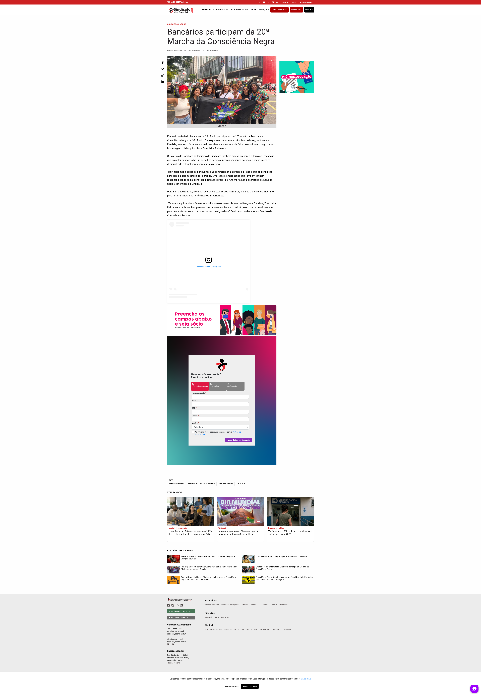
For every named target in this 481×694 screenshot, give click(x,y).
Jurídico (284, 2)
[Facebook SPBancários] (173, 605)
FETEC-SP (228, 630)
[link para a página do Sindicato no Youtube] (277, 2)
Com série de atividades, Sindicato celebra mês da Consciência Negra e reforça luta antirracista (208, 578)
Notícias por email (179, 617)
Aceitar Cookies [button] (250, 686)
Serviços (263, 10)
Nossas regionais (174, 663)
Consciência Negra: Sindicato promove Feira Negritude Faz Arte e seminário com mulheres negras (284, 578)
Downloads (255, 605)
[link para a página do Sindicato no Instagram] (268, 2)
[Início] (184, 10)
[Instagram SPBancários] (182, 605)
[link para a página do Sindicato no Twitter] (264, 2)
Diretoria (245, 605)
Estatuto (265, 605)
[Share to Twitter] (162, 69)
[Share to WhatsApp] (162, 75)
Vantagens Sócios (239, 10)
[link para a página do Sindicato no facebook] (260, 2)
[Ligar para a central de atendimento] (168, 644)
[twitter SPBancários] (169, 605)
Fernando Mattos (226, 484)
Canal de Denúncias (279, 10)
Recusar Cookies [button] (231, 686)
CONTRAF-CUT (216, 630)
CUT (206, 630)
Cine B (216, 617)
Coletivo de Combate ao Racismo (201, 484)
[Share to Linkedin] (162, 81)
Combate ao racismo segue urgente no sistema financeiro (281, 556)
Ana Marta (241, 484)
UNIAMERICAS (252, 630)
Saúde (253, 10)
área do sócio (296, 10)
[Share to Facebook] (162, 63)
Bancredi (208, 617)
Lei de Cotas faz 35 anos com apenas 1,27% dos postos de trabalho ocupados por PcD (190, 532)
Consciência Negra (176, 484)
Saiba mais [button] (306, 679)
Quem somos (284, 605)
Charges (294, 2)
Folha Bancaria (306, 2)
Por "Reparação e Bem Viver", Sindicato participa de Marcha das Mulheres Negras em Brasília (209, 568)
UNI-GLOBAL (239, 630)
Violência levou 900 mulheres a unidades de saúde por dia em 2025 (290, 532)
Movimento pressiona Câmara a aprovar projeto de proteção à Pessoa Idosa (238, 532)
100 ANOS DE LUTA (178, 2)
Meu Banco (207, 10)
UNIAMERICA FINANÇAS (269, 630)
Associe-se (309, 10)
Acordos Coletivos (212, 605)
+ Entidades (286, 630)
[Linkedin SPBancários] (177, 605)
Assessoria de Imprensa (230, 605)
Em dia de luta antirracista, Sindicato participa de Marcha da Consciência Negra (282, 568)
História (274, 605)
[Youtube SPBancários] (186, 605)
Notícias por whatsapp (181, 611)
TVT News (225, 617)
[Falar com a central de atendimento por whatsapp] (173, 644)
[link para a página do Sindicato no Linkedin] (273, 2)
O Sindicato (221, 10)
